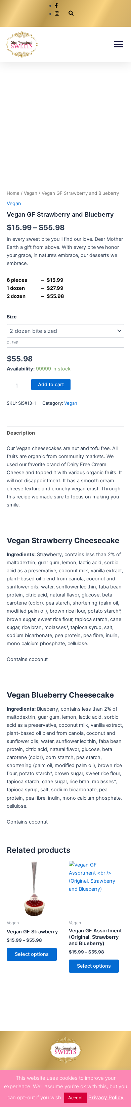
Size (11, 316)
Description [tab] (21, 433)
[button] (71, 13)
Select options (32, 954)
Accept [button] (75, 1097)
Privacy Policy (106, 1097)
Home (13, 193)
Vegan (30, 193)
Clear (12, 342)
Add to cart (51, 385)
